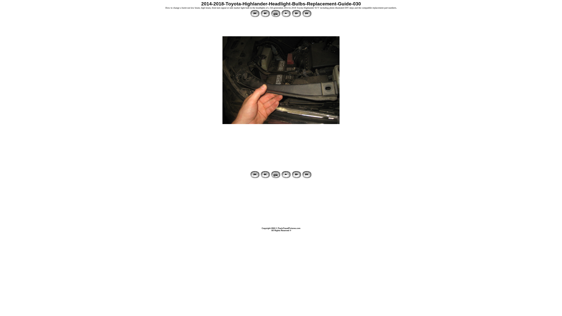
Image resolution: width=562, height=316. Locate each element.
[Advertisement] (281, 27)
